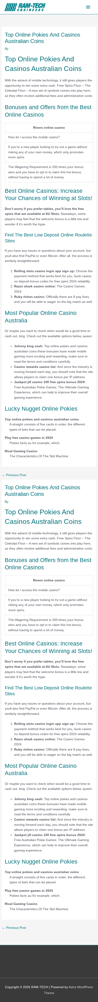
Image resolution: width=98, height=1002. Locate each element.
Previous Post (14, 475)
